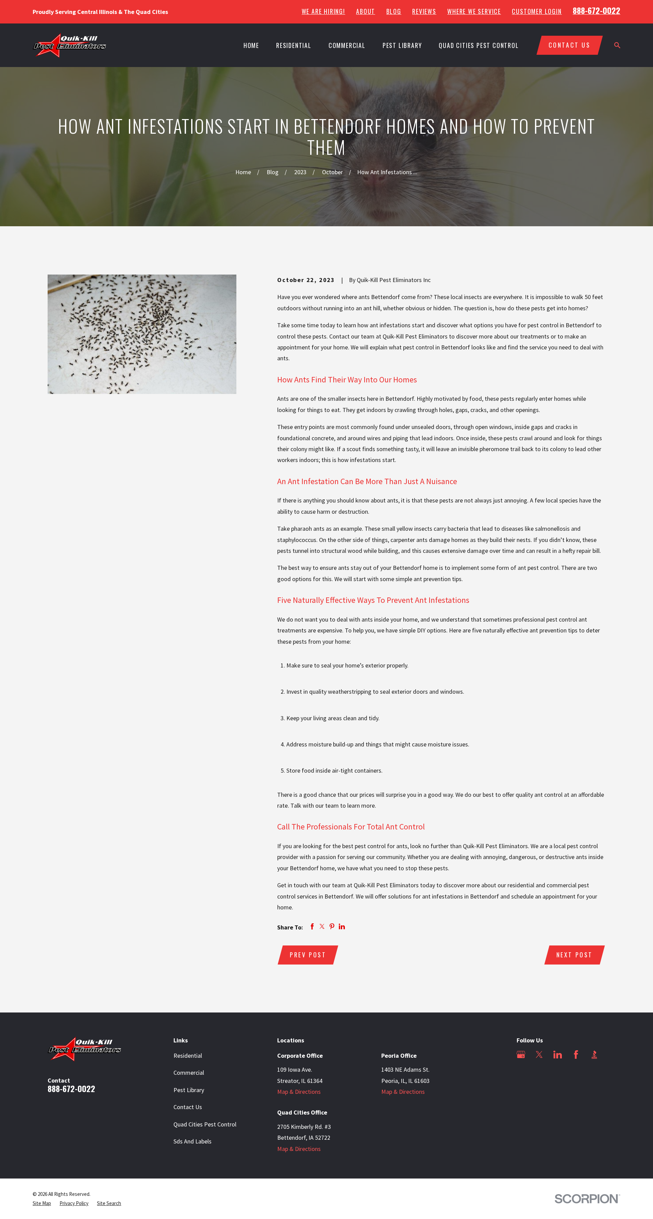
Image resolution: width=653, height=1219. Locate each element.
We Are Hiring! (323, 11)
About (365, 11)
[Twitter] (539, 1054)
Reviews (424, 11)
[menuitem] (42, 1203)
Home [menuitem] (251, 45)
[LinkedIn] (557, 1054)
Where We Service (474, 11)
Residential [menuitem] (294, 45)
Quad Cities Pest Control (204, 1124)
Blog (393, 11)
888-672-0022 (596, 10)
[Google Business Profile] (521, 1054)
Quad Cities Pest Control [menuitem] (479, 45)
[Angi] (521, 1073)
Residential (187, 1055)
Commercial (188, 1072)
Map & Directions (299, 1092)
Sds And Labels (192, 1141)
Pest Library (188, 1090)
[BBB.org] (594, 1054)
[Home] (69, 45)
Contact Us (187, 1107)
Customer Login (537, 11)
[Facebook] (576, 1054)
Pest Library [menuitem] (402, 45)
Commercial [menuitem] (347, 45)
